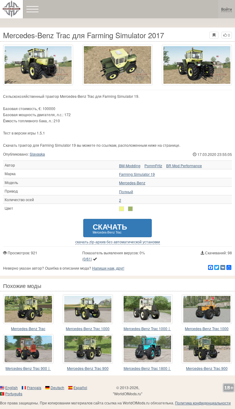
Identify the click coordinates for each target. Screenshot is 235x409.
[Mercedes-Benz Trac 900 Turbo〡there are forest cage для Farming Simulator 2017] (28, 349)
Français (34, 387)
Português (13, 393)
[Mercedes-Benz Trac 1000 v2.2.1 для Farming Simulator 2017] (207, 309)
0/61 (87, 258)
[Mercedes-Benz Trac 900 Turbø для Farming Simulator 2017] (88, 349)
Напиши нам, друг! (108, 268)
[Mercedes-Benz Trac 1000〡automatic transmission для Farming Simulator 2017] (147, 309)
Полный (126, 191)
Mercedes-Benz (132, 182)
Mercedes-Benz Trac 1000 (207, 328)
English (11, 387)
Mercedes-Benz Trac (28, 328)
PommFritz (153, 165)
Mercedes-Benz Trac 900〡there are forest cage (28, 368)
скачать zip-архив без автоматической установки (117, 241)
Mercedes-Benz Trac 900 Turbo (88, 368)
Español (80, 387)
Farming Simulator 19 (137, 174)
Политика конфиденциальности (203, 402)
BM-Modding (129, 165)
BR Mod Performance (184, 165)
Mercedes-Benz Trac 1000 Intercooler (88, 329)
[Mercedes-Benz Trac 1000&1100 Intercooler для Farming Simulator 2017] (88, 309)
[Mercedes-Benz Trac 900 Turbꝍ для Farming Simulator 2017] (207, 349)
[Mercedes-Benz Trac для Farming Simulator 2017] (38, 65)
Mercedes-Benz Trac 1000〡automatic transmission (147, 329)
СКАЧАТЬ (110, 227)
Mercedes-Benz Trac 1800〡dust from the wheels (147, 368)
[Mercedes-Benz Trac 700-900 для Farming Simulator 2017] (28, 309)
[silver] (121, 208)
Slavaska (37, 154)
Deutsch (57, 387)
